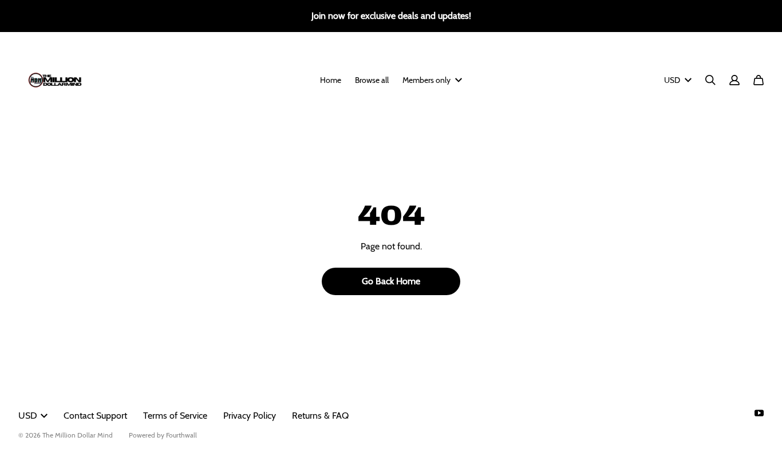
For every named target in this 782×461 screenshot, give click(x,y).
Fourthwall (181, 435)
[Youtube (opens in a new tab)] (759, 413)
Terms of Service (175, 415)
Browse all (372, 80)
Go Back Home (391, 281)
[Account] (734, 80)
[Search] (710, 80)
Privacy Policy (249, 415)
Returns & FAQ (320, 415)
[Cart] (758, 80)
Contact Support (95, 415)
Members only (426, 80)
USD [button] (672, 80)
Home (330, 80)
